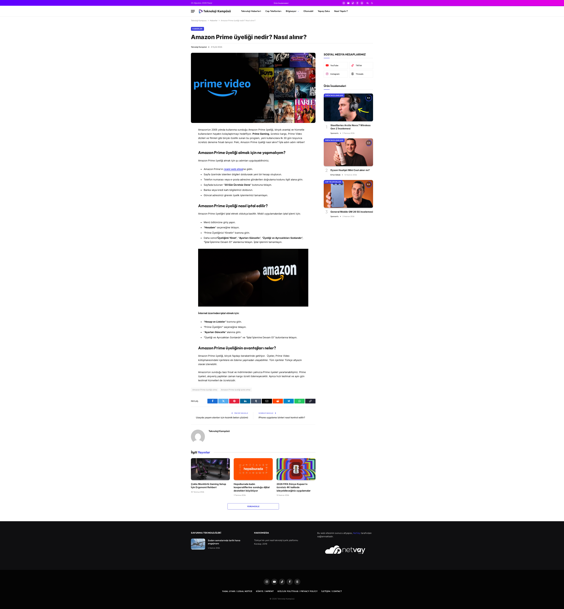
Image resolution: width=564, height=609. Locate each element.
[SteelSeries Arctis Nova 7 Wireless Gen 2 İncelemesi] (348, 107)
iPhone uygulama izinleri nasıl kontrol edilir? (281, 417)
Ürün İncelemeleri (281, 3)
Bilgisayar (291, 11)
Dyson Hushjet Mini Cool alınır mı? (350, 170)
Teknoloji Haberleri (251, 11)
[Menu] (193, 11)
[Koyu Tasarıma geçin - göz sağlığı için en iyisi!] (371, 3)
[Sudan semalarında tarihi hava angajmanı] (198, 544)
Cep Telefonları (273, 11)
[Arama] (367, 3)
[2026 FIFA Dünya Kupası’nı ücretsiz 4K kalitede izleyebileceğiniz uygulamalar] (296, 469)
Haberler (214, 20)
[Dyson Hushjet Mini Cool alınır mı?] (348, 152)
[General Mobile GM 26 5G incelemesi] (348, 194)
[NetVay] (345, 549)
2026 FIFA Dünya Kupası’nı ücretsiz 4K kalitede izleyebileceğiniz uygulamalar (294, 487)
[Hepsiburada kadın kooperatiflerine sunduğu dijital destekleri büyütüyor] (253, 469)
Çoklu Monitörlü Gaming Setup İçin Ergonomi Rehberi (208, 486)
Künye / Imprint (265, 591)
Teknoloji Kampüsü (199, 47)
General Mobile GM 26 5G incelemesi (351, 211)
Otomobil (308, 11)
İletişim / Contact (331, 591)
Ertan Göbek (335, 175)
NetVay (356, 533)
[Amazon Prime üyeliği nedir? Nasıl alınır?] (253, 88)
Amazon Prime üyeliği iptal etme (235, 389)
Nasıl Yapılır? (341, 11)
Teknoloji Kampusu (199, 20)
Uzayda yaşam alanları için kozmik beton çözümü (222, 417)
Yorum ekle (253, 506)
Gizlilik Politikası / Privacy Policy (297, 591)
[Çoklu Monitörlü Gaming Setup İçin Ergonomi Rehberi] (210, 469)
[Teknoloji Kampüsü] (215, 11)
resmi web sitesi (233, 169)
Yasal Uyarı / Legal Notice (237, 591)
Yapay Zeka (324, 11)
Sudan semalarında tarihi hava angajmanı (224, 542)
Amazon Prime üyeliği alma (204, 389)
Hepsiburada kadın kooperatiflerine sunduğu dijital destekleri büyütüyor (252, 487)
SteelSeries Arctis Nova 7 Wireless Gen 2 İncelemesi (350, 127)
